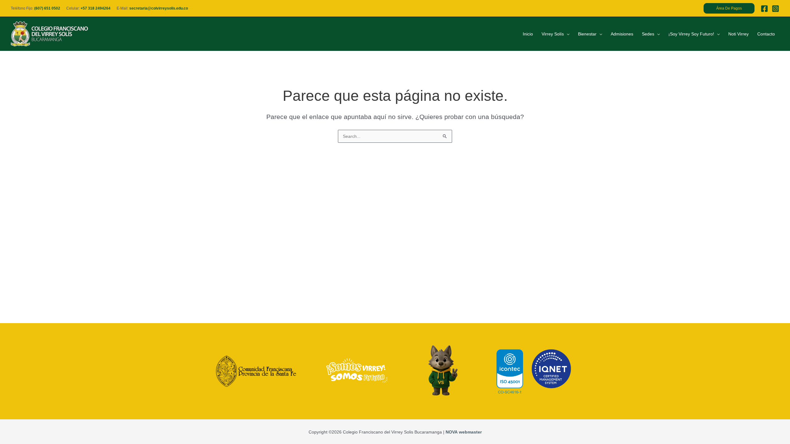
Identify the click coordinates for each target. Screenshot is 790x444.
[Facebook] (764, 8)
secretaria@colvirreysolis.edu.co (158, 8)
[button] (729, 8)
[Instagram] (775, 8)
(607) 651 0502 (47, 8)
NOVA (452, 432)
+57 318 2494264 (95, 8)
